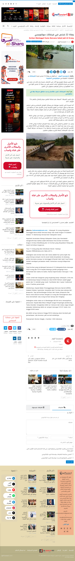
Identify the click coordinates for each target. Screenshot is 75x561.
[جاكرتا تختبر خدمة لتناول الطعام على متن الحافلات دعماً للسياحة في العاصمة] (32, 477)
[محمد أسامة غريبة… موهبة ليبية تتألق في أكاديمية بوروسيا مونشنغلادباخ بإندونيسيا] (65, 379)
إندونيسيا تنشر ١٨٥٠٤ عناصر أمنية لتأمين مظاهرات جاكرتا (8, 201)
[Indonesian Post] (47, 551)
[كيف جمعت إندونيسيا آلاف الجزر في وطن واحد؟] (19, 268)
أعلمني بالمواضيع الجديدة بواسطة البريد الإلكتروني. (56, 458)
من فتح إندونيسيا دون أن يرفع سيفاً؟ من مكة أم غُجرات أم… (8, 251)
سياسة (59, 26)
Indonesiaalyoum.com (39, 230)
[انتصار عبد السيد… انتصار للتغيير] (19, 277)
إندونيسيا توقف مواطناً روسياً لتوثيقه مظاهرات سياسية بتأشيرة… (8, 230)
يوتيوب (9, 490)
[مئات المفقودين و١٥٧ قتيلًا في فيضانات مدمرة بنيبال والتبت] (19, 221)
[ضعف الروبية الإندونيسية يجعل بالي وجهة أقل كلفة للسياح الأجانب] (32, 490)
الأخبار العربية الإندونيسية (36, 41)
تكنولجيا (42, 26)
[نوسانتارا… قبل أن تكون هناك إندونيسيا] (19, 260)
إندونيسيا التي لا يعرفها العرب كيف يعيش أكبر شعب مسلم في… (9, 285)
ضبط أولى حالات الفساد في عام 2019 (62, 359)
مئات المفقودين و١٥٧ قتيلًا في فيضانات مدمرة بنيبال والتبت (8, 220)
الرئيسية (54, 4)
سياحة (49, 26)
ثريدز (9, 512)
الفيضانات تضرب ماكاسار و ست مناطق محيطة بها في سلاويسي (51, 92)
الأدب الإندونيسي (23, 26)
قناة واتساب (9, 495)
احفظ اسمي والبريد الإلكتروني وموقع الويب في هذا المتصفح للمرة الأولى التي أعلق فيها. (50, 450)
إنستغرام (8, 508)
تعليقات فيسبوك (37, 407)
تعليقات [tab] (60, 407)
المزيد (39, 4)
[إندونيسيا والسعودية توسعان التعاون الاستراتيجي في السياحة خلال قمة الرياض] (32, 502)
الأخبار (64, 26)
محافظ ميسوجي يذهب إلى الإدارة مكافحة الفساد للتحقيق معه (37, 360)
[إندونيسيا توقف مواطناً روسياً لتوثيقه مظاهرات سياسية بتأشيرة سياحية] (35, 379)
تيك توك (9, 517)
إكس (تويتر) (9, 484)
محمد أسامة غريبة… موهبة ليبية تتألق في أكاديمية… (8, 192)
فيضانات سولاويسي (65, 326)
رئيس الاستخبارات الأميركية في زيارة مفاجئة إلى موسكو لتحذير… (8, 210)
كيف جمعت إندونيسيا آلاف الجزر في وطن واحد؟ (8, 268)
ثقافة (53, 26)
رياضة (31, 26)
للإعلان (44, 4)
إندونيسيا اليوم (63, 76)
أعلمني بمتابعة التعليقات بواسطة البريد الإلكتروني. (57, 454)
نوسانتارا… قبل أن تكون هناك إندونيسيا (8, 259)
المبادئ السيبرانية (32, 550)
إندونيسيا (28, 41)
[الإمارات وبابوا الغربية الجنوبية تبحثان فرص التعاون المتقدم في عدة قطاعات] (32, 527)
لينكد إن (9, 478)
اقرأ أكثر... (65, 524)
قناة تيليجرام (9, 502)
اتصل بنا (49, 4)
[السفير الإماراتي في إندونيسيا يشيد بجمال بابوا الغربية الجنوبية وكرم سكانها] (32, 514)
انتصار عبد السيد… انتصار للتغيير (9, 276)
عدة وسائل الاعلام (20, 550)
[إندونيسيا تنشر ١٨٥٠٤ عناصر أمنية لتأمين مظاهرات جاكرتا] (50, 379)
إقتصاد (37, 26)
